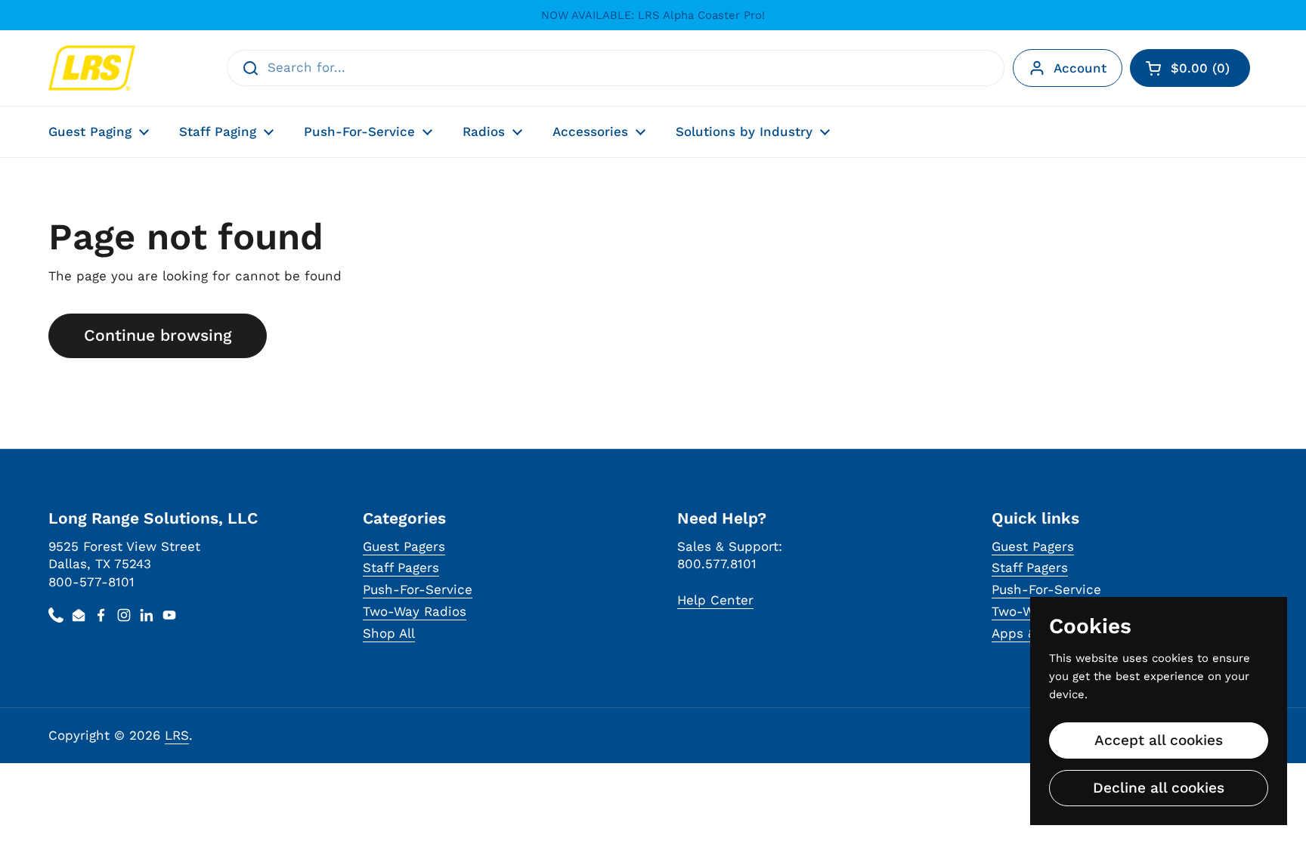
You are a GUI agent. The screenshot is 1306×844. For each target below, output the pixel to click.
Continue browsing (157, 335)
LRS (177, 735)
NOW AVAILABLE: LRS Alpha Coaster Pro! (653, 15)
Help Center (715, 599)
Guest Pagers (404, 546)
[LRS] (91, 68)
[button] (1190, 68)
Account (1080, 68)
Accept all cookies (1158, 740)
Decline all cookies (1158, 787)
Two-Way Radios (414, 611)
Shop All (389, 633)
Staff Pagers (401, 567)
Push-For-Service (417, 589)
